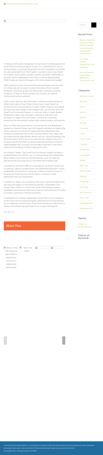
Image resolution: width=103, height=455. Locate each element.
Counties (83, 144)
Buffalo (83, 117)
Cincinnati (84, 128)
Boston (83, 112)
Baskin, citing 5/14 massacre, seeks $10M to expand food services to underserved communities (87, 47)
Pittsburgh (84, 182)
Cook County (85, 139)
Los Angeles (85, 155)
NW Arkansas (85, 171)
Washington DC (86, 208)
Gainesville (84, 150)
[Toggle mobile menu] (98, 4)
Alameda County (87, 96)
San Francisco (85, 192)
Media (82, 160)
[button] (5, 340)
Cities (82, 133)
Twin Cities (84, 198)
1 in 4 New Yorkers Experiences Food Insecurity (87, 63)
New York (84, 166)
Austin (82, 107)
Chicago (83, 123)
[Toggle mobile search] (94, 4)
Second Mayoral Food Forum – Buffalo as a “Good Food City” (87, 76)
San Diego (84, 187)
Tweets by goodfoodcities (84, 226)
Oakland (83, 176)
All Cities (83, 101)
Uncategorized (86, 203)
